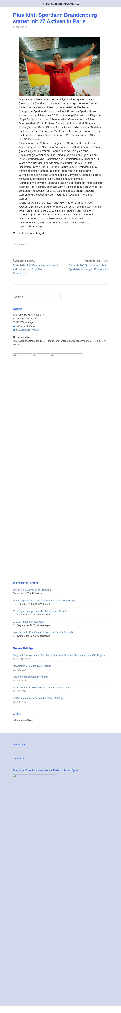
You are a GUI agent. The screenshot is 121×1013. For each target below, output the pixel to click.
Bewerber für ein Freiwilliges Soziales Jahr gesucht (41, 687)
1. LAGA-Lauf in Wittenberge (29, 621)
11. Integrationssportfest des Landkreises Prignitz (40, 611)
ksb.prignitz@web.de (27, 329)
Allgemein (22, 244)
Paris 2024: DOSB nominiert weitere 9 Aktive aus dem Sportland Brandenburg (35, 269)
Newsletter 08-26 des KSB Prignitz (32, 666)
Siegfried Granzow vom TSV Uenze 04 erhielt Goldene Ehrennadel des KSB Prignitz (59, 655)
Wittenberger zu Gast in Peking (30, 676)
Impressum (19, 758)
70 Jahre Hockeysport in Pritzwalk (32, 590)
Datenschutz (20, 744)
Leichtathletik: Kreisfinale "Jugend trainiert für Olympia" (43, 632)
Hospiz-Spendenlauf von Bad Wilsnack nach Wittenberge (44, 600)
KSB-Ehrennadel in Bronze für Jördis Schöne (38, 698)
